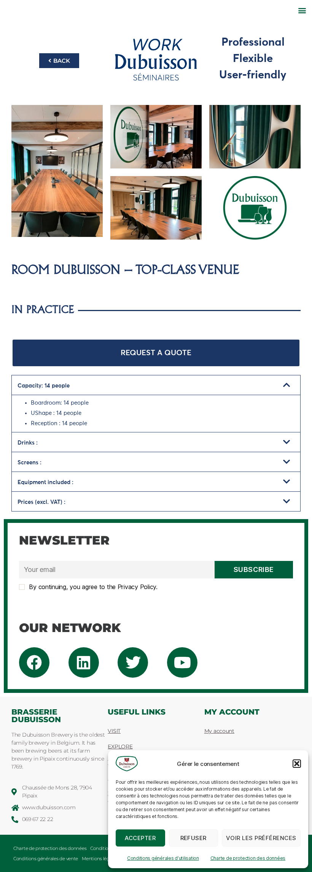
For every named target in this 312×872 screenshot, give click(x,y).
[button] (297, 763)
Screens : (29, 462)
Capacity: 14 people (44, 386)
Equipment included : (45, 482)
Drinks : (28, 443)
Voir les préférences (261, 838)
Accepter (140, 838)
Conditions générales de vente (45, 858)
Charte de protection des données (247, 858)
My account (219, 730)
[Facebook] (34, 662)
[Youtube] (182, 662)
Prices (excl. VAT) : (41, 502)
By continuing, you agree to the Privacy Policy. (92, 587)
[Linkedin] (83, 662)
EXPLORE (120, 746)
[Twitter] (133, 662)
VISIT (114, 730)
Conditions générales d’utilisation (163, 858)
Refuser (193, 838)
